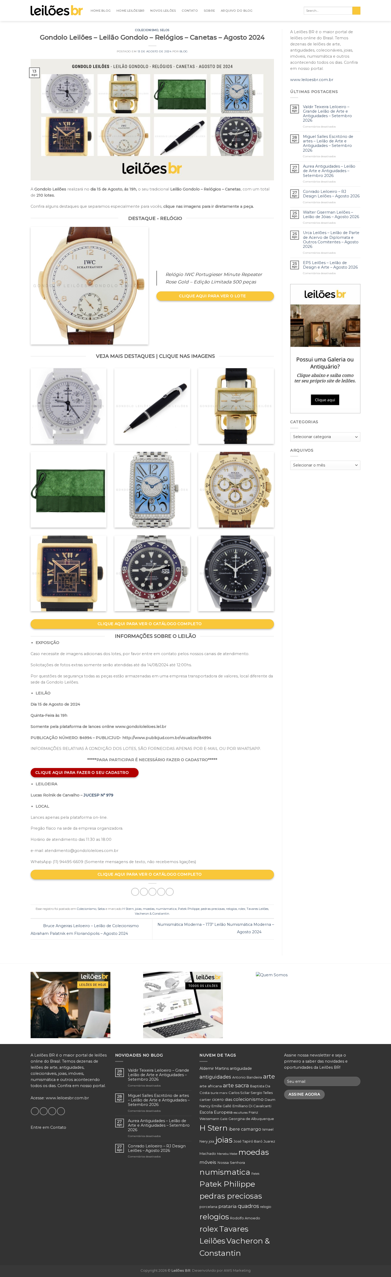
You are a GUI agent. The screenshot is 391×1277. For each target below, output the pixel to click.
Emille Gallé (221, 1106)
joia (211, 1141)
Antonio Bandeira (247, 1077)
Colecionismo (146, 30)
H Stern (128, 909)
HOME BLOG (101, 10)
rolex (241, 909)
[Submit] (356, 11)
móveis (207, 1162)
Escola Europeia (215, 1112)
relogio (265, 1207)
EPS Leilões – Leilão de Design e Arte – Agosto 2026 (330, 265)
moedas (149, 909)
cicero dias (222, 1099)
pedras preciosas (213, 909)
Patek (255, 1174)
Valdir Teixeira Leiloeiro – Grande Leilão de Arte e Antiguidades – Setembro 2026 (327, 114)
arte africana (210, 1086)
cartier (205, 1099)
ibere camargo (245, 1129)
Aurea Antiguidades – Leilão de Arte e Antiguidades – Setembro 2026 (329, 171)
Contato (190, 10)
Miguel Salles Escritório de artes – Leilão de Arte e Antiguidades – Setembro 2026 (328, 143)
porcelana (208, 1207)
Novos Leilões (163, 10)
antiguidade (241, 1068)
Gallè (223, 1119)
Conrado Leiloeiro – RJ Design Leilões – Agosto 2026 (331, 193)
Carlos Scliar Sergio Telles (250, 1093)
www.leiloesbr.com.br (311, 79)
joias (138, 909)
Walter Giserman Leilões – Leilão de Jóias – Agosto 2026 (331, 214)
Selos (164, 30)
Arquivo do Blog (236, 10)
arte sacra (236, 1085)
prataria (227, 1206)
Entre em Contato (48, 1127)
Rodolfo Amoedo (245, 1218)
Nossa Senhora (231, 1162)
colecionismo (248, 1099)
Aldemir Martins (214, 1068)
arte (269, 1076)
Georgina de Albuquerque (251, 1119)
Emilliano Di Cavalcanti (251, 1106)
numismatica (166, 909)
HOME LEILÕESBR (130, 10)
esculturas (241, 1112)
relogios (231, 909)
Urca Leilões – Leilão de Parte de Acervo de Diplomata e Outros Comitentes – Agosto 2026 (331, 240)
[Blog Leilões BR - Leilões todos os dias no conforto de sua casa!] (57, 10)
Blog (184, 51)
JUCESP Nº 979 (98, 795)
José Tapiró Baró (248, 1141)
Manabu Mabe (227, 1154)
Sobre (209, 10)
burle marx (219, 1093)
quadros (248, 1206)
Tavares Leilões (257, 909)
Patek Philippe (188, 909)
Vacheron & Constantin (152, 913)
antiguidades (215, 1077)
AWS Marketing (237, 1270)
